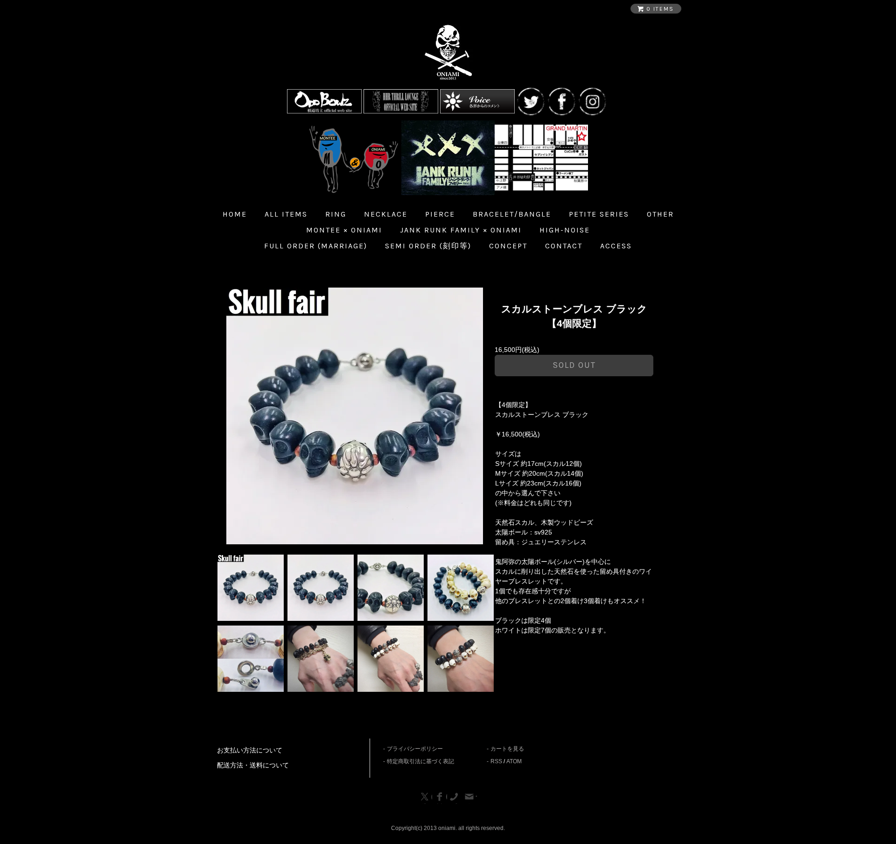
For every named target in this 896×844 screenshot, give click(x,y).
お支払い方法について (249, 750)
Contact (563, 245)
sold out (574, 365)
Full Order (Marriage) (315, 245)
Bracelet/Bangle (512, 214)
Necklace (385, 214)
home (235, 214)
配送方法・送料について (253, 765)
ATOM (514, 761)
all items (286, 214)
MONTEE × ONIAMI (344, 229)
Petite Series (599, 214)
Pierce (440, 214)
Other (660, 214)
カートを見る (507, 749)
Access (616, 245)
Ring (335, 214)
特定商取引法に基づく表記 (420, 761)
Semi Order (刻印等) (428, 245)
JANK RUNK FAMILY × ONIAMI (461, 229)
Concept (508, 245)
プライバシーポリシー (415, 749)
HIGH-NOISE (564, 229)
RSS (496, 761)
